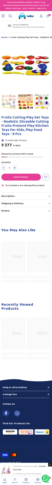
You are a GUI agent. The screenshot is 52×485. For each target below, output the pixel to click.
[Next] (44, 67)
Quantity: (6, 162)
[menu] (3, 16)
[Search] (10, 16)
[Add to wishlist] (45, 177)
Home (4, 37)
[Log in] (41, 15)
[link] (13, 276)
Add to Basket (21, 177)
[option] (26, 67)
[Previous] (8, 67)
